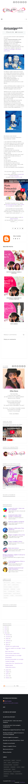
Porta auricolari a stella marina (12, 653)
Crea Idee (13, 780)
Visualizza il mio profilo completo (10, 703)
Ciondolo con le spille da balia (12, 646)
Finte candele (14, 323)
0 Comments (20, 32)
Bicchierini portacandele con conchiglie (14, 659)
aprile (7, 673)
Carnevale (18, 582)
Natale (5, 591)
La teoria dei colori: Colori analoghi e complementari (14, 515)
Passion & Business (7, 593)
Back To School (7, 582)
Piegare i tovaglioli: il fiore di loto (16, 534)
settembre (8, 640)
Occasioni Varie (11, 591)
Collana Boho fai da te (10, 667)
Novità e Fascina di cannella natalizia (14, 273)
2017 (5, 631)
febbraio (8, 677)
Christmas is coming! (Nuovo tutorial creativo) (14, 298)
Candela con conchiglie (9, 49)
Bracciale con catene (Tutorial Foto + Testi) (13, 740)
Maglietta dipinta (9, 665)
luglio (7, 644)
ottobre (7, 638)
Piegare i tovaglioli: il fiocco (15, 541)
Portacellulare (8, 657)
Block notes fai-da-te (13, 548)
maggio (7, 671)
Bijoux (13, 582)
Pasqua (18, 591)
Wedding (5, 597)
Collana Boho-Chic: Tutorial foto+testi (13, 663)
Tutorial (12, 595)
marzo (7, 675)
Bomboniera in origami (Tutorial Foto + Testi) (14, 729)
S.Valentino (6, 595)
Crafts (9, 584)
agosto (7, 642)
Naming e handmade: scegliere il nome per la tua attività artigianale (13, 733)
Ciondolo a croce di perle (9, 743)
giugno (7, 669)
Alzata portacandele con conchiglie (13, 655)
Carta (5, 584)
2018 (5, 629)
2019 (5, 627)
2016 (5, 633)
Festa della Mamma (8, 764)
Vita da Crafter (18, 595)
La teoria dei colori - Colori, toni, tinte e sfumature (16, 509)
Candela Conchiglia (9, 661)
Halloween (16, 764)
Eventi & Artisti (15, 584)
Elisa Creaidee (7, 701)
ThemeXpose (22, 782)
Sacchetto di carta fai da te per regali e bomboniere (16, 568)
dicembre (8, 634)
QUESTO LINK (18, 177)
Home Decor (6, 589)
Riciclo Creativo (16, 593)
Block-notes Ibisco (9, 651)
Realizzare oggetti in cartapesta (16, 521)
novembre (8, 636)
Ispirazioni (13, 589)
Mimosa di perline (7, 752)
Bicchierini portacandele (11, 204)
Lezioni (18, 589)
